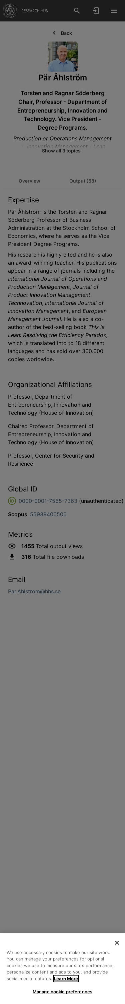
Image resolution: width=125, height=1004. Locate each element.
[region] (62, 968)
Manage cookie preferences (62, 991)
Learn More (66, 978)
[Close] (117, 942)
